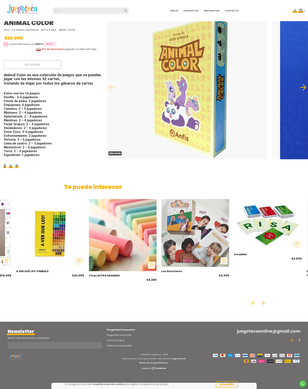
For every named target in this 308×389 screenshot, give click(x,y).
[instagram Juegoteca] (292, 340)
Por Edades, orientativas (25, 29)
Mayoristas (211, 10)
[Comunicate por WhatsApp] (302, 383)
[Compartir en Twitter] (11, 166)
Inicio (174, 10)
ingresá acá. (179, 358)
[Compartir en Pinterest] (17, 166)
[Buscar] (126, 10)
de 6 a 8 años (48, 29)
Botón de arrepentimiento (154, 362)
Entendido (226, 384)
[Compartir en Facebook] (5, 166)
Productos (191, 10)
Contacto (232, 10)
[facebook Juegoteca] (299, 340)
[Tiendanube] (154, 369)
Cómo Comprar (116, 340)
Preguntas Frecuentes (119, 335)
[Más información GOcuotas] (50, 44)
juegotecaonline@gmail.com (268, 331)
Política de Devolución (119, 345)
